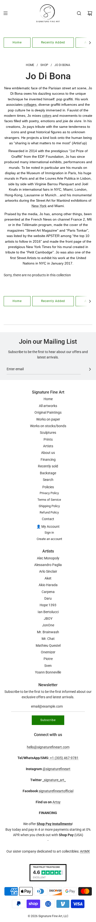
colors (46, 116)
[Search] (79, 13)
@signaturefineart (56, 769)
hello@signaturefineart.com (48, 747)
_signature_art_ (54, 780)
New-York (39, 206)
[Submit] (89, 369)
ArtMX (85, 851)
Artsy (56, 802)
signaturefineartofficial (56, 791)
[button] (89, 43)
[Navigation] (5, 13)
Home (17, 42)
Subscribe (48, 720)
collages (30, 104)
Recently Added (53, 42)
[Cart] (89, 13)
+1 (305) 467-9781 (64, 758)
